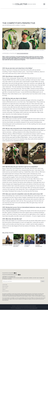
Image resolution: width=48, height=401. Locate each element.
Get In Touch (5, 291)
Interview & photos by (15, 53)
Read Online (5, 286)
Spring (19, 50)
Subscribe (4, 284)
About (4, 289)
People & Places (35, 50)
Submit (42, 281)
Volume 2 (42, 50)
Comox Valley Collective (8, 50)
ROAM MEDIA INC (18, 308)
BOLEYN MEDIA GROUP (33, 308)
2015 (16, 50)
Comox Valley (27, 50)
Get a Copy (5, 287)
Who (22, 50)
